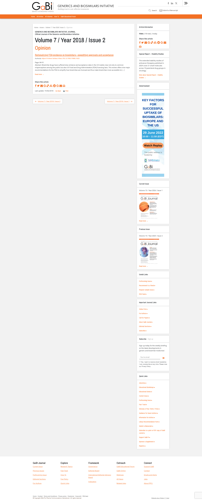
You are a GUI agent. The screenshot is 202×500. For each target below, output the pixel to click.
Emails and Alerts (150, 475)
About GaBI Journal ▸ (146, 322)
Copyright (78, 496)
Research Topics (66, 466)
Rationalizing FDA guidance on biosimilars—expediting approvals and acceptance (74, 55)
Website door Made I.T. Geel (160, 498)
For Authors (37, 483)
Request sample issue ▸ (146, 290)
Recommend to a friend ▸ (147, 285)
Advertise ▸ (142, 383)
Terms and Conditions (50, 496)
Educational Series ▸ (145, 391)
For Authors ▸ (143, 313)
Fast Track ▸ (143, 404)
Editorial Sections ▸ (145, 326)
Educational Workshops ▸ (147, 387)
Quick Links (65, 483)
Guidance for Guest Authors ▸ (148, 413)
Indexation (92, 482)
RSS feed (85, 496)
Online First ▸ (143, 309)
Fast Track (64, 471)
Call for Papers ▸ (144, 318)
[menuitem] (33, 16)
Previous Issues (38, 471)
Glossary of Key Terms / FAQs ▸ (149, 409)
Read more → (39, 74)
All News (120, 479)
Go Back (58, 91)
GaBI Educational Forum (68, 16)
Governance (92, 466)
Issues (42, 27)
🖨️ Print (65, 91)
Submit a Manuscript (170, 10)
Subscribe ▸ (143, 330)
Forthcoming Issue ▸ (145, 281)
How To (56, 16)
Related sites (121, 483)
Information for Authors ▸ (147, 417)
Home (33, 16)
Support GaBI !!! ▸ (144, 437)
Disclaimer (71, 496)
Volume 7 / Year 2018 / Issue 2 (55, 27)
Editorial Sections (39, 479)
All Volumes (48, 16)
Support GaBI (149, 466)
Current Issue (38, 466)
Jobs (146, 479)
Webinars (120, 475)
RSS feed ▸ (143, 294)
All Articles (40, 16)
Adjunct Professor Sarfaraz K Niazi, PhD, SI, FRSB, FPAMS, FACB (60, 58)
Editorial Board (93, 471)
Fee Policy (64, 479)
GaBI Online (121, 471)
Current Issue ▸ (144, 396)
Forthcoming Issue (40, 475)
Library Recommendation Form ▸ (149, 422)
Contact (147, 471)
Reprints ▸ (142, 446)
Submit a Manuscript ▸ (146, 426)
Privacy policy (62, 496)
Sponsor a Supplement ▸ (147, 441)
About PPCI (148, 483)
